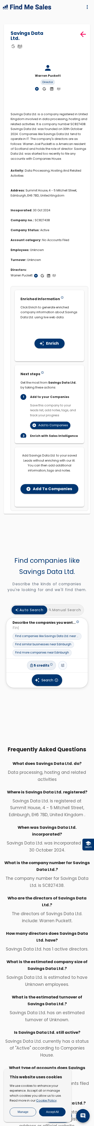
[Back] (83, 34)
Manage (23, 1112)
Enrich (52, 343)
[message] (83, 1116)
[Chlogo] (20, 46)
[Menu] (87, 7)
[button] (47, 636)
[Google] (13, 46)
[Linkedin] (51, 89)
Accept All (52, 1112)
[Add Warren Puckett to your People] (36, 275)
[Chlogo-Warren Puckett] (58, 88)
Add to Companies (53, 425)
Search (47, 680)
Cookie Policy (46, 1100)
